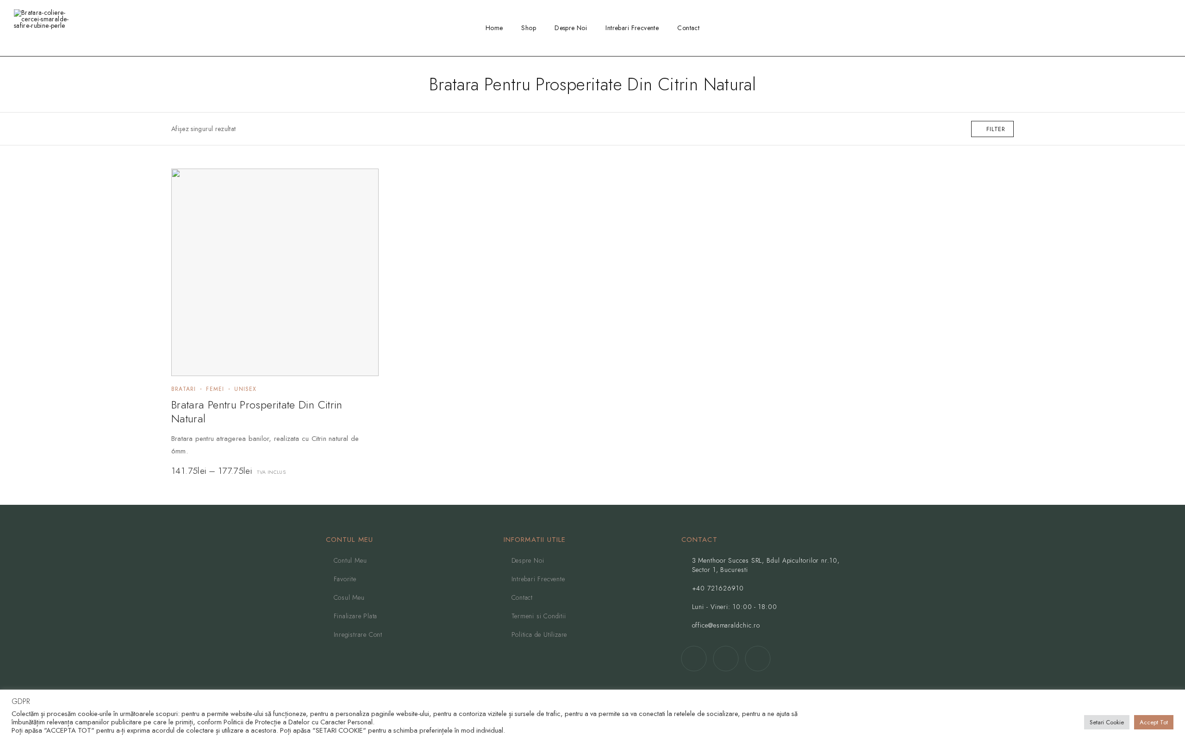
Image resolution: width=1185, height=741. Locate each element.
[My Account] (1138, 28)
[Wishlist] (1153, 27)
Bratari (183, 389)
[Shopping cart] (1168, 27)
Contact (688, 27)
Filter (995, 129)
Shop (528, 27)
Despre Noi (571, 27)
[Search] (1123, 28)
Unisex (245, 389)
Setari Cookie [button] (1107, 722)
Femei (215, 389)
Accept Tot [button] (1154, 722)
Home (494, 27)
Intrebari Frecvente (632, 27)
